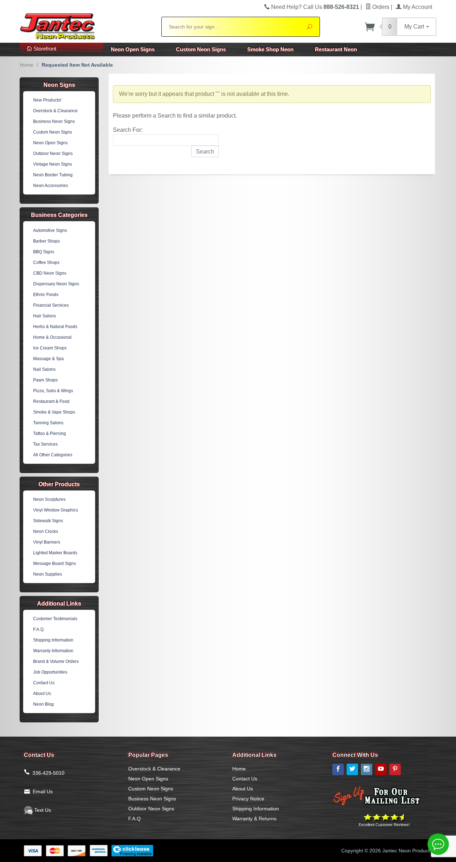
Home (26, 65)
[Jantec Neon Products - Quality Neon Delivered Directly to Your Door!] (86, 25)
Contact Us (44, 682)
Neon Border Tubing (53, 174)
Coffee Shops (46, 262)
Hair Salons (44, 315)
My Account (416, 7)
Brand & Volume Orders (56, 661)
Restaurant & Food (51, 401)
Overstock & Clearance (55, 110)
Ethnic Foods (45, 294)
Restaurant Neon (336, 49)
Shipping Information (53, 640)
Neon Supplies (47, 574)
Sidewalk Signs (48, 520)
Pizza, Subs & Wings (53, 390)
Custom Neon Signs (201, 49)
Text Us (42, 810)
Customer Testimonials (55, 618)
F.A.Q (134, 818)
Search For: (127, 130)
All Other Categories (52, 454)
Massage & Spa (48, 358)
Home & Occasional (52, 337)
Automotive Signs (50, 230)
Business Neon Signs (54, 121)
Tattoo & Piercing (49, 433)
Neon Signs (59, 85)
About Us (42, 693)
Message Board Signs (54, 563)
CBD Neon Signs (49, 273)
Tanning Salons (48, 422)
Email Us (43, 791)
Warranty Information (53, 650)
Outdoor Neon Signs (53, 153)
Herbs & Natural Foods (55, 326)
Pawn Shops (45, 380)
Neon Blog (43, 704)
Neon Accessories (50, 185)
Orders (380, 7)
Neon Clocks (45, 531)
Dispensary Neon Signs (56, 283)
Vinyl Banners (46, 542)
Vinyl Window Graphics (55, 510)
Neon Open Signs (133, 49)
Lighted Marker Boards (55, 552)
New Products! (47, 100)
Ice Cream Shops (50, 348)
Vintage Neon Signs (52, 164)
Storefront (44, 49)
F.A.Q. (39, 629)
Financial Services (51, 305)
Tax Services (45, 444)
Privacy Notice (248, 798)
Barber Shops (46, 241)
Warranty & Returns (254, 818)
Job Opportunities (50, 672)
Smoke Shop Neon (270, 49)
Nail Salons (44, 369)
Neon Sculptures (49, 499)
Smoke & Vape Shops (54, 412)
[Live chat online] (438, 844)
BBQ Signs (43, 251)
